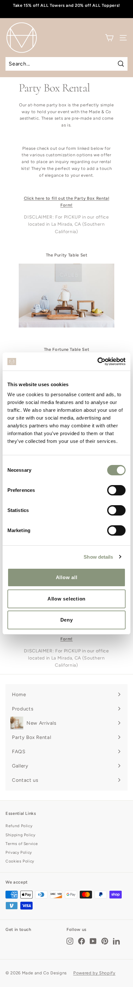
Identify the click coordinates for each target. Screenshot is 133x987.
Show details (98, 557)
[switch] (116, 490)
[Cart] (109, 37)
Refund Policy (18, 826)
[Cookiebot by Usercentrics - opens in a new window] (97, 361)
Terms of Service (21, 843)
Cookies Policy (19, 861)
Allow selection (66, 598)
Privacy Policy (18, 852)
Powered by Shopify (94, 972)
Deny (66, 620)
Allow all (66, 577)
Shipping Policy (20, 835)
